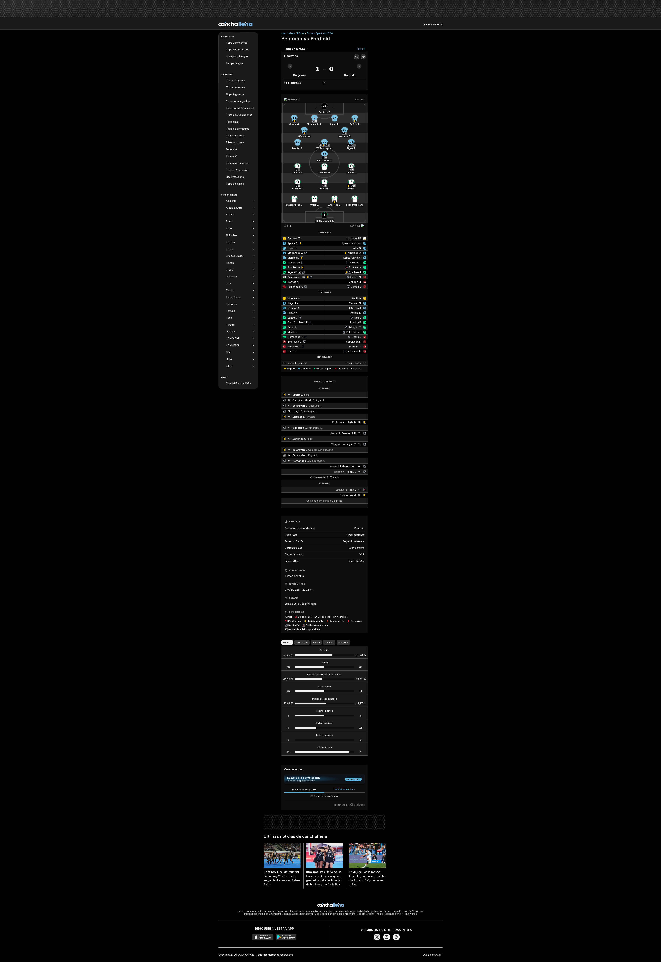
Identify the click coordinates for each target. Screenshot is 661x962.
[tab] (304, 789)
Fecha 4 (361, 48)
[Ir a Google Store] (286, 937)
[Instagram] (386, 937)
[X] (377, 937)
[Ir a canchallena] (235, 24)
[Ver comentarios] (363, 56)
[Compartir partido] (356, 56)
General (287, 642)
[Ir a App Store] (262, 937)
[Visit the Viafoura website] (357, 804)
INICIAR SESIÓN (433, 24)
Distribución (302, 642)
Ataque (316, 642)
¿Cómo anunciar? (433, 954)
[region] (324, 797)
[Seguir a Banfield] (359, 66)
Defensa (329, 642)
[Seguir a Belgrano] (290, 66)
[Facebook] (396, 937)
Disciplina (343, 642)
